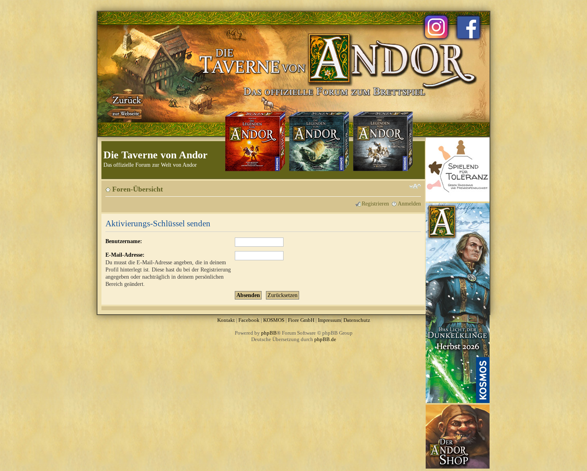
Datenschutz (356, 320)
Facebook (249, 320)
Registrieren (375, 203)
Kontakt (226, 320)
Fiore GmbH (301, 320)
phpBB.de (325, 339)
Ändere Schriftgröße (415, 186)
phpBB (269, 333)
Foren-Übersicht (137, 189)
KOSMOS (273, 320)
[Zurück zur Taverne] (125, 105)
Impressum (329, 320)
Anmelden (409, 203)
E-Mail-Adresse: (125, 254)
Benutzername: (123, 241)
